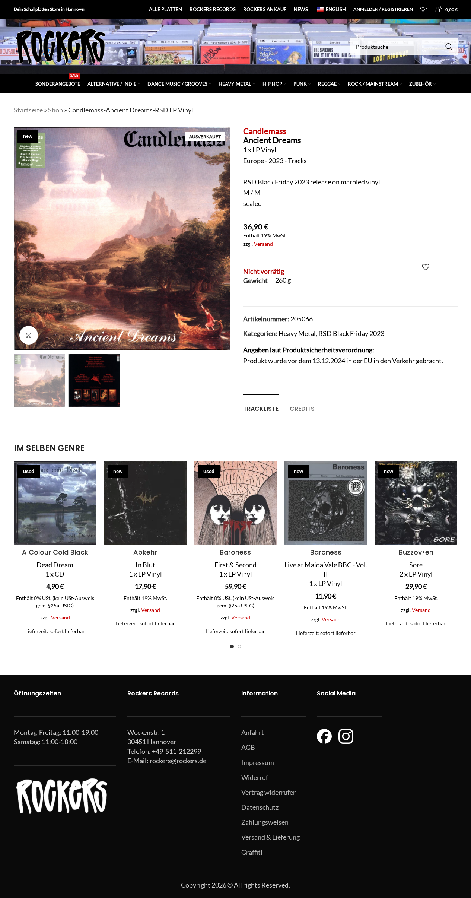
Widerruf (254, 777)
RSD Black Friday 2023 (351, 333)
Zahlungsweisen (265, 822)
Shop (55, 110)
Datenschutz (260, 807)
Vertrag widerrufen (269, 792)
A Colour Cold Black (55, 552)
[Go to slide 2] (239, 646)
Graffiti (251, 852)
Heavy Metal (297, 333)
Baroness (235, 552)
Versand (263, 244)
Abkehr (145, 552)
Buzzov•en (416, 552)
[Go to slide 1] (232, 646)
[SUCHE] (449, 46)
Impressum (257, 762)
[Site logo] (60, 46)
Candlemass (265, 131)
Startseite (28, 110)
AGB (248, 747)
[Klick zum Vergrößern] (28, 335)
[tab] (261, 405)
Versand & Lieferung (270, 837)
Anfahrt (252, 732)
